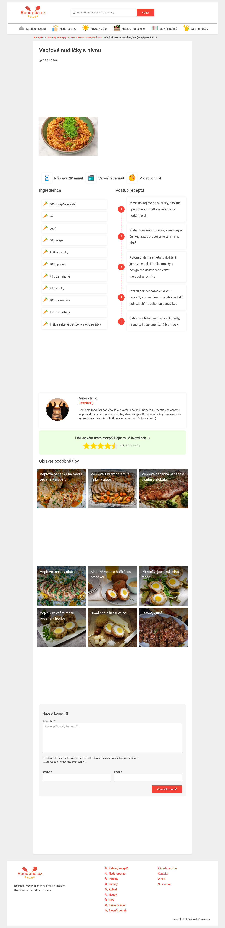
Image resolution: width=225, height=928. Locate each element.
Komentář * (49, 721)
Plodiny (113, 879)
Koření (113, 889)
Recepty (52, 37)
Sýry (111, 900)
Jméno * (47, 772)
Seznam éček (199, 28)
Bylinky (113, 884)
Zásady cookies (167, 868)
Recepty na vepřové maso (90, 37)
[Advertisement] (112, 89)
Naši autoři (164, 884)
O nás (161, 879)
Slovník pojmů (168, 28)
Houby (113, 894)
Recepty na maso (66, 37)
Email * (118, 772)
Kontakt (163, 873)
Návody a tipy (98, 28)
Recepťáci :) (86, 403)
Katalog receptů (36, 28)
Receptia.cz (40, 37)
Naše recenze (68, 28)
